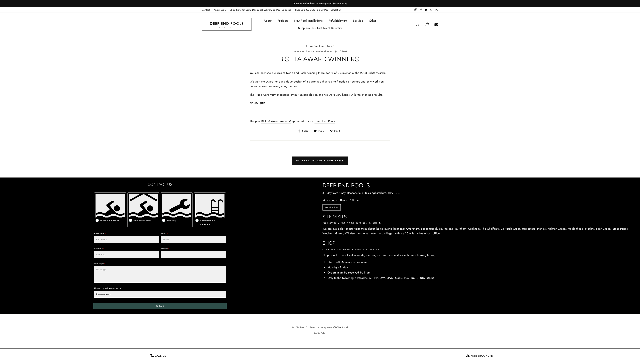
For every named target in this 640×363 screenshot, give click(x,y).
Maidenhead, (576, 229)
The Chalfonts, (491, 229)
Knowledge (220, 10)
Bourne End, (446, 229)
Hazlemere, (529, 229)
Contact (206, 10)
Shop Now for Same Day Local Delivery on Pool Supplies (260, 10)
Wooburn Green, (333, 233)
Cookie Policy (320, 333)
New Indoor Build (142, 220)
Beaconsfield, (429, 229)
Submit (160, 306)
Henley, (542, 229)
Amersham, (413, 229)
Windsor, (350, 233)
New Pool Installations (308, 20)
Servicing (171, 220)
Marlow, (590, 229)
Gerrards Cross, (511, 229)
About (268, 20)
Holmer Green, (557, 229)
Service (358, 20)
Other (372, 20)
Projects (283, 20)
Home (309, 46)
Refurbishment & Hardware (208, 222)
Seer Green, (604, 229)
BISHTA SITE (258, 103)
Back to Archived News (322, 160)
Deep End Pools (324, 121)
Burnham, (461, 229)
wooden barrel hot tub (322, 51)
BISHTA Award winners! (276, 121)
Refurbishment (337, 20)
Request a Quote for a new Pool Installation (318, 10)
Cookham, (474, 229)
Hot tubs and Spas (301, 51)
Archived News (323, 46)
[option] (320, 4)
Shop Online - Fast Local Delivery (320, 28)
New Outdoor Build (110, 220)
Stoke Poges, (620, 229)
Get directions (331, 207)
